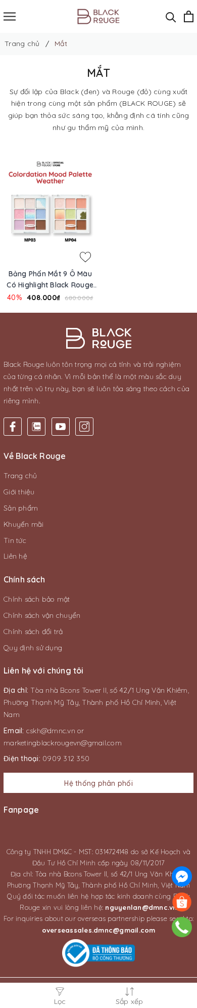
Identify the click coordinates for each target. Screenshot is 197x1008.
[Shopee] (182, 902)
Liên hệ (15, 556)
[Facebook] (13, 426)
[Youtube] (61, 426)
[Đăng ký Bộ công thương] (98, 953)
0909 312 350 (65, 758)
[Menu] (10, 16)
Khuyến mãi (24, 524)
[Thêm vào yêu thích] (85, 257)
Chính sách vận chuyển (42, 615)
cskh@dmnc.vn (50, 730)
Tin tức (15, 540)
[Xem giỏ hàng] (188, 16)
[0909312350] (182, 927)
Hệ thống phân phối (98, 783)
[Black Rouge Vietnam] (98, 16)
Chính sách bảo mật (37, 599)
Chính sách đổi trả (33, 631)
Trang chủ (20, 475)
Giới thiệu (19, 491)
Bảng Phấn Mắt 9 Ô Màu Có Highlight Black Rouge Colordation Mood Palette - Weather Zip (50, 279)
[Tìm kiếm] (171, 16)
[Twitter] (36, 426)
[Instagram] (84, 426)
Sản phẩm (21, 508)
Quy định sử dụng (33, 647)
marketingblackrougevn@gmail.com (63, 742)
